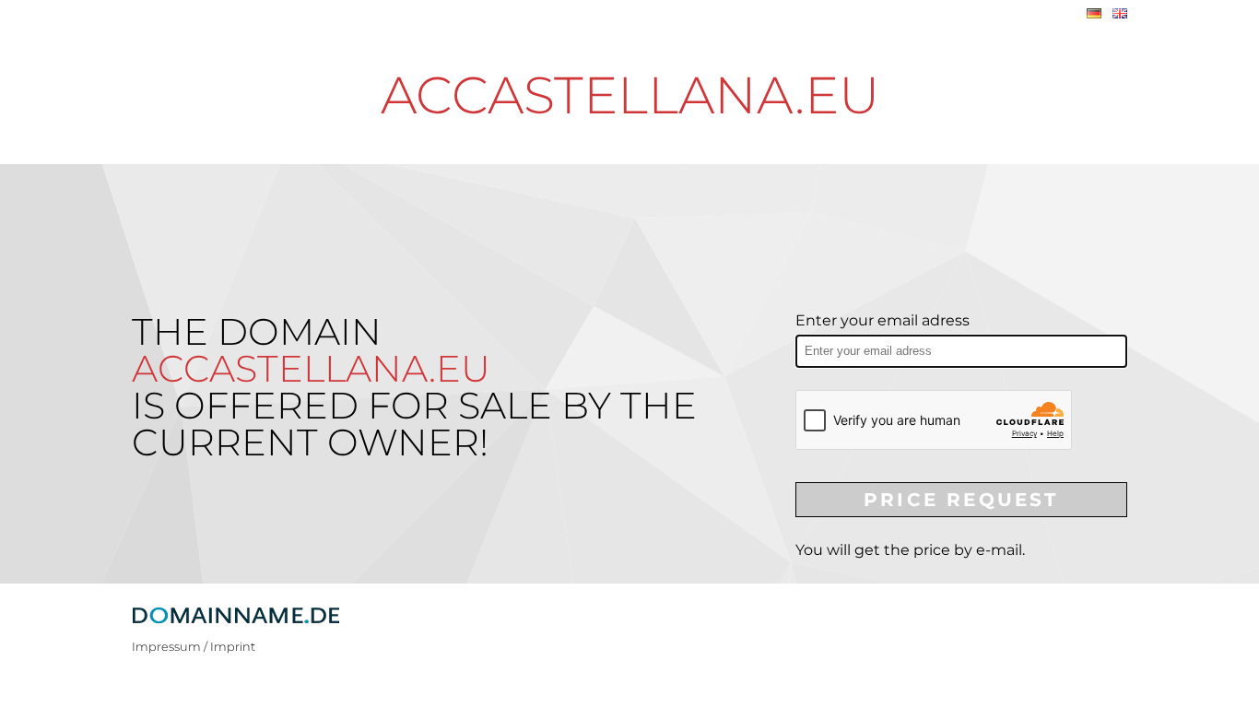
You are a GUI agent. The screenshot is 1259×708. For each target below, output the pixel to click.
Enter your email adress (882, 320)
